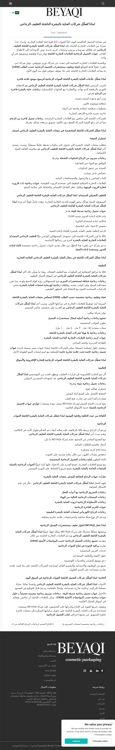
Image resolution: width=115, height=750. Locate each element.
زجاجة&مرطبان (49, 651)
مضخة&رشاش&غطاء (47, 656)
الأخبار (102, 713)
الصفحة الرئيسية (97, 694)
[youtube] (90, 670)
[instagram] (84, 670)
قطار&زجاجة (50, 670)
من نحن (101, 699)
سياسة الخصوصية (20, 745)
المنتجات (101, 703)
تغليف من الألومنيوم (47, 665)
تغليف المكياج (50, 675)
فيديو (102, 718)
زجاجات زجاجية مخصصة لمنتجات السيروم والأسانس (79, 624)
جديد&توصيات (50, 680)
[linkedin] (97, 670)
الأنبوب (53, 661)
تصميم (102, 708)
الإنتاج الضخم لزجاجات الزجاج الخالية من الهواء (30, 624)
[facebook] (102, 670)
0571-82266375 (44, 704)
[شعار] (64, 12)
